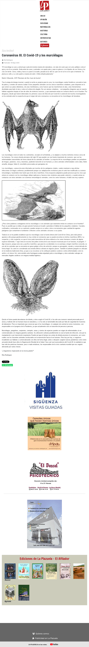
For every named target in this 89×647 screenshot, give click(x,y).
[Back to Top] (85, 642)
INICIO (42, 16)
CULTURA (43, 34)
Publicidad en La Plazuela (46, 638)
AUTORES (43, 42)
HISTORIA (44, 30)
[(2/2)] (44, 390)
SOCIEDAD (44, 23)
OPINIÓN (43, 19)
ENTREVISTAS (45, 38)
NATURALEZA (45, 27)
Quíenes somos (42, 633)
